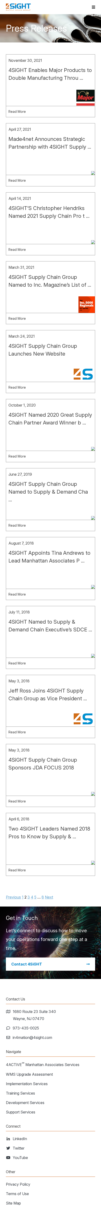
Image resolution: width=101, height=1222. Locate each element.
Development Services (25, 1102)
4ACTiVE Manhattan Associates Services (42, 1064)
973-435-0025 (26, 1028)
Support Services (20, 1112)
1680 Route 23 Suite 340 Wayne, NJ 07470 (34, 1015)
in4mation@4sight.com (32, 1037)
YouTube (20, 1157)
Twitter (18, 1148)
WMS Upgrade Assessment (29, 1074)
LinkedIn (20, 1138)
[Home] (18, 7)
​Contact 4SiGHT (26, 964)
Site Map (13, 1203)
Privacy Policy (18, 1184)
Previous (13, 897)
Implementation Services (27, 1083)
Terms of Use (17, 1193)
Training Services (20, 1093)
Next (49, 897)
